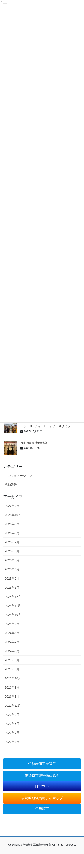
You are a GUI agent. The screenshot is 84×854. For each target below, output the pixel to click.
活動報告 (11, 484)
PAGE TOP (78, 824)
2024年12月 (13, 596)
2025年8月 (12, 533)
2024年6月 (12, 651)
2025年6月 (12, 551)
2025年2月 (12, 578)
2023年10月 (13, 678)
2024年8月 (12, 633)
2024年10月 (13, 615)
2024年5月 (12, 660)
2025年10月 (13, 515)
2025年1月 (12, 587)
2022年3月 (12, 742)
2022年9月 (12, 714)
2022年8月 (12, 723)
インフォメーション (18, 475)
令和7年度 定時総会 (33, 443)
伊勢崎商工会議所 (42, 764)
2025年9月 (12, 524)
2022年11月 (13, 705)
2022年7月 (12, 732)
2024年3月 (12, 669)
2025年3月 (12, 569)
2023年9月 (12, 687)
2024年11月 (13, 605)
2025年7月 (12, 542)
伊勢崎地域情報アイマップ (42, 798)
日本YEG (42, 786)
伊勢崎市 (42, 808)
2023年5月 (12, 696)
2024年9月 (12, 624)
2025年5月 (12, 560)
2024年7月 (12, 642)
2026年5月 (12, 506)
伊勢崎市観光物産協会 (42, 775)
